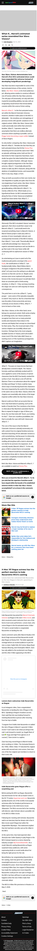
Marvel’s (8, 110)
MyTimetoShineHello (20, 843)
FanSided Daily (6, 923)
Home (3, 557)
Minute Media (10, 940)
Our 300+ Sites (27, 920)
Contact (4, 920)
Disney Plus (29, 148)
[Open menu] (3, 3)
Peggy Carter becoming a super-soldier (15, 136)
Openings (25, 917)
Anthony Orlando (9, 585)
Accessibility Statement (9, 933)
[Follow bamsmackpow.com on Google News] (32, 497)
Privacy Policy (6, 926)
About (3, 917)
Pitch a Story (26, 923)
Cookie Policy (5, 930)
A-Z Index (25, 933)
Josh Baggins (8, 42)
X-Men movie (26, 618)
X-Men (8, 905)
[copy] (12, 45)
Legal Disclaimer (28, 930)
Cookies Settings (7, 936)
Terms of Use (26, 926)
